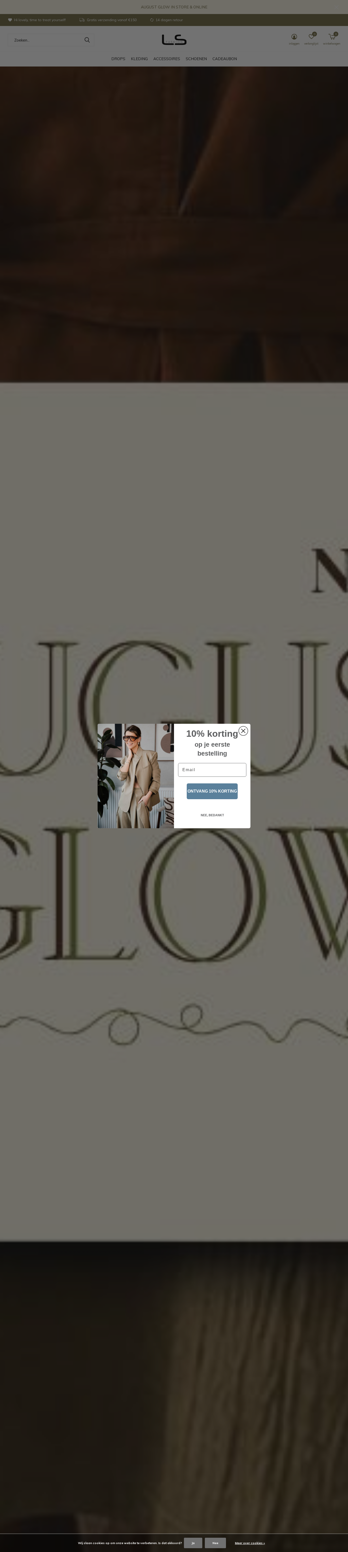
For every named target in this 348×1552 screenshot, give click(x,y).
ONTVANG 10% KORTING (212, 791)
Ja (193, 1543)
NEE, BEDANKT (212, 815)
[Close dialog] (243, 730)
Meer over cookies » (250, 1543)
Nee (215, 1543)
